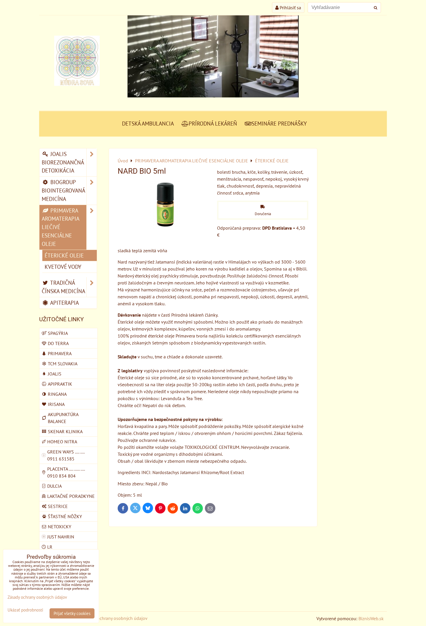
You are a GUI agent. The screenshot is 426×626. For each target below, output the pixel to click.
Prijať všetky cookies (72, 613)
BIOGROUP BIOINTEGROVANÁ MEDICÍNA (63, 190)
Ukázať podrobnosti (25, 610)
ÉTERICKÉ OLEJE (64, 255)
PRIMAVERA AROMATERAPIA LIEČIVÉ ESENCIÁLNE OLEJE (60, 227)
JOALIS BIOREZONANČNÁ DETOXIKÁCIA (63, 162)
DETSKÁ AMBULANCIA (148, 123)
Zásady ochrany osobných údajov (115, 618)
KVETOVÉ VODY (63, 266)
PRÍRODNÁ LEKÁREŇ (213, 123)
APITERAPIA (64, 302)
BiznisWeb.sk (371, 618)
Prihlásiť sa (289, 7)
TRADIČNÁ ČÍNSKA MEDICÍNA (63, 287)
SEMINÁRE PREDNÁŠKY (279, 123)
